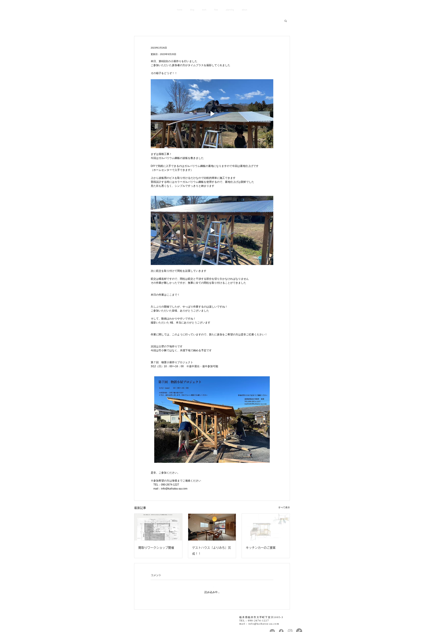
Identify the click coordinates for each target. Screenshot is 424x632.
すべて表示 (284, 507)
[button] (285, 20)
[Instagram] (290, 629)
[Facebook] (281, 629)
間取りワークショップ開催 (156, 547)
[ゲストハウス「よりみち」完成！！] (212, 527)
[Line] (272, 629)
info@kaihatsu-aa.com (263, 621)
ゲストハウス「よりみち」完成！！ (211, 550)
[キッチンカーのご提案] (266, 527)
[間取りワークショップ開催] (158, 527)
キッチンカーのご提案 (261, 547)
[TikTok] (299, 629)
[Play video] (212, 113)
